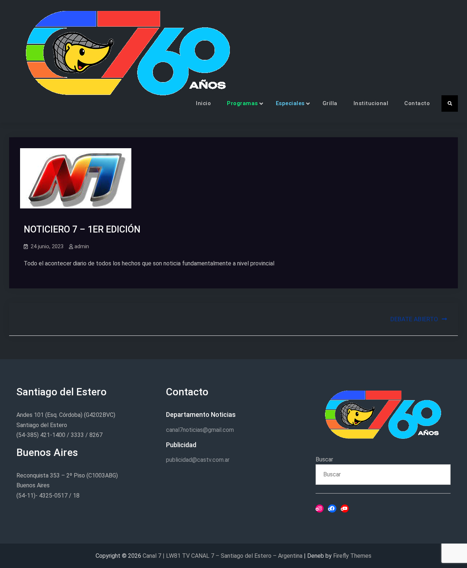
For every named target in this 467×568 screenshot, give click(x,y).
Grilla (330, 103)
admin (81, 246)
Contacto (417, 103)
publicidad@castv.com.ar (197, 459)
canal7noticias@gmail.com (200, 429)
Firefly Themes (352, 555)
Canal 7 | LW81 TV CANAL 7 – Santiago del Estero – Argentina (222, 555)
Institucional (371, 103)
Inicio (203, 103)
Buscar (324, 459)
